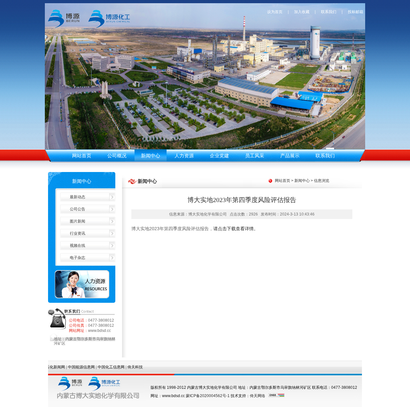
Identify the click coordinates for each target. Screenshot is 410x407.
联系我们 (328, 12)
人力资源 (184, 155)
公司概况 (117, 155)
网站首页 (81, 155)
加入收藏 (301, 12)
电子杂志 (77, 257)
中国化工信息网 (97, 367)
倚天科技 (121, 367)
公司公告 (77, 209)
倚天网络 (257, 396)
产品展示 (289, 155)
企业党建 (219, 155)
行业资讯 (77, 233)
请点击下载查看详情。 (235, 228)
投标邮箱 (356, 12)
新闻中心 (150, 155)
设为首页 (275, 12)
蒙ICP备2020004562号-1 (208, 396)
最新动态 (77, 197)
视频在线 (77, 245)
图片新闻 (77, 221)
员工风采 (254, 155)
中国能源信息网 (67, 367)
